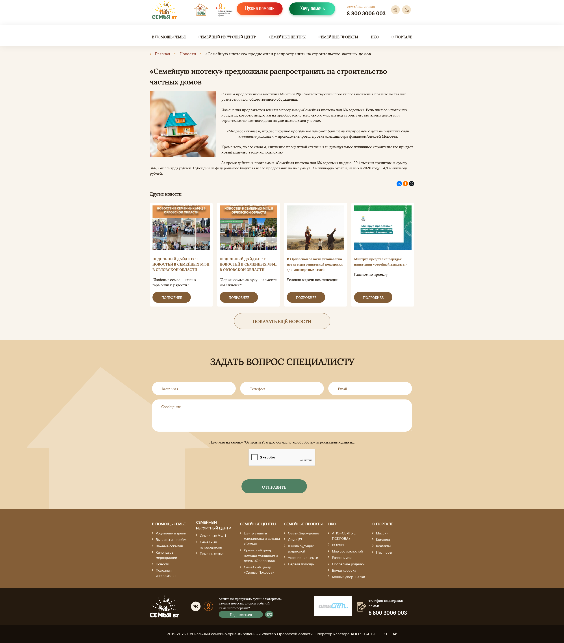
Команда (383, 540)
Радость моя (342, 558)
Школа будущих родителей (301, 549)
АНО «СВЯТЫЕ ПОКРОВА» (344, 536)
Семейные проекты (338, 36)
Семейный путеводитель (211, 545)
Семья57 (295, 540)
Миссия (382, 533)
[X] (411, 183)
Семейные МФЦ (213, 536)
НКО (375, 36)
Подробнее (171, 297)
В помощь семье (169, 36)
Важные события (169, 546)
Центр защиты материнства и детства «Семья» (262, 538)
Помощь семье (212, 554)
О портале (401, 36)
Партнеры (384, 552)
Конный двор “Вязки (348, 577)
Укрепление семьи (303, 558)
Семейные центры (287, 36)
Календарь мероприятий (166, 555)
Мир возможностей (347, 551)
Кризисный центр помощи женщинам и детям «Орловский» (261, 555)
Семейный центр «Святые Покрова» (259, 570)
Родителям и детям (171, 533)
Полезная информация (166, 573)
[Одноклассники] (405, 183)
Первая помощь (301, 564)
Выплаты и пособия (171, 540)
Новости (188, 53)
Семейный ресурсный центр (227, 36)
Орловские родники (348, 564)
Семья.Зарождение (303, 533)
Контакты (383, 546)
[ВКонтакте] (399, 183)
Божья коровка (344, 570)
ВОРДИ (338, 545)
